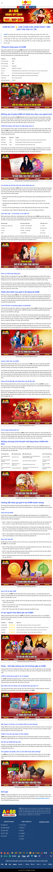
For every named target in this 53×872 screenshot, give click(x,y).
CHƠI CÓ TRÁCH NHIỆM (25, 861)
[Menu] (2, 3)
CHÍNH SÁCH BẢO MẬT (11, 861)
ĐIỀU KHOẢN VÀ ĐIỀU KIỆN (40, 861)
